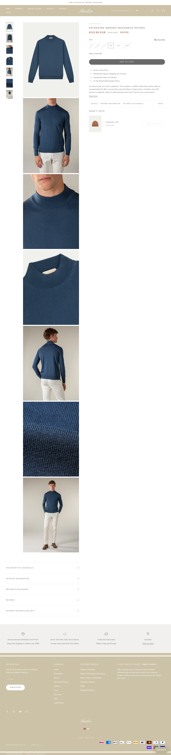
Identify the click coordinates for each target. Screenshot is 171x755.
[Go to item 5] (9, 72)
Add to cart (127, 62)
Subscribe (15, 687)
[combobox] (141, 11)
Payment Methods (87, 690)
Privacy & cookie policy (35, 754)
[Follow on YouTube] (20, 711)
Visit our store (148, 643)
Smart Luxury (35, 9)
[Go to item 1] (9, 27)
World (50, 9)
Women (19, 9)
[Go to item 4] (9, 60)
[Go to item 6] (9, 83)
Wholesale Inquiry (61, 682)
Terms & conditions (14, 754)
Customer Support (87, 682)
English (35, 745)
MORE (160, 104)
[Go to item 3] (9, 49)
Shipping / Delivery (87, 669)
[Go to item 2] (9, 38)
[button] (161, 749)
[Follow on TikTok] (27, 711)
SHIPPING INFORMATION (110, 104)
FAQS (82, 686)
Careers (57, 686)
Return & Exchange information (92, 673)
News (56, 698)
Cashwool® (95, 24)
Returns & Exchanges (133, 104)
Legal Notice (59, 703)
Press (56, 690)
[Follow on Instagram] (14, 711)
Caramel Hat (112, 122)
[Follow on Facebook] (7, 711)
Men (8, 9)
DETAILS (94, 104)
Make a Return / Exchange (90, 678)
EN (137, 10)
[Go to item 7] (9, 94)
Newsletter (58, 673)
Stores (62, 9)
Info (8, 12)
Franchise (57, 694)
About (56, 669)
